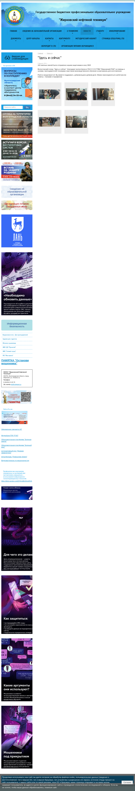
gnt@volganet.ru (16, 384)
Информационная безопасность (17, 325)
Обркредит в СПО (48, 46)
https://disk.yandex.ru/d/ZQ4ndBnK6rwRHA (16, 481)
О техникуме (72, 31)
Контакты (49, 38)
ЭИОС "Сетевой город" (9, 351)
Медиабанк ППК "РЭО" (9, 436)
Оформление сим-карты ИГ (11, 429)
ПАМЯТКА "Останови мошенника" (15, 362)
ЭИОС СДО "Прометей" (9, 347)
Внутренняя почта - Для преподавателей (15, 335)
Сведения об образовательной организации (42, 31)
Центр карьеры (33, 38)
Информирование (117, 31)
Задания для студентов (10, 339)
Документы (16, 38)
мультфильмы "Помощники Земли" (14, 457)
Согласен (127, 783)
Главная (13, 31)
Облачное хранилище (9, 343)
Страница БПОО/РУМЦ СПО (113, 38)
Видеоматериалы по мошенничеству (15, 461)
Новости (87, 31)
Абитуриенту (64, 38)
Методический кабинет (86, 38)
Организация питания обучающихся (77, 46)
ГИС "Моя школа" (8, 355)
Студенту (100, 31)
